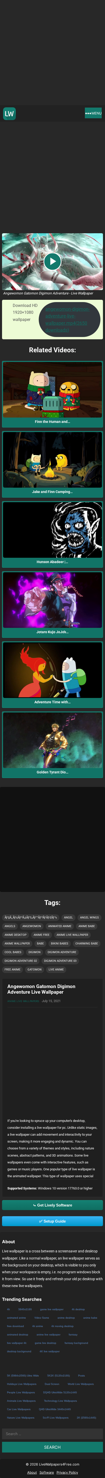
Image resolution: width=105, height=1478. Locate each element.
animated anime (59, 926)
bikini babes (59, 943)
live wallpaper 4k (16, 1342)
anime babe (86, 926)
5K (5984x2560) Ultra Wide (23, 1375)
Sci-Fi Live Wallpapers (55, 1417)
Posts (81, 1375)
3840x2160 (25, 1309)
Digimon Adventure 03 (60, 961)
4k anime (37, 1326)
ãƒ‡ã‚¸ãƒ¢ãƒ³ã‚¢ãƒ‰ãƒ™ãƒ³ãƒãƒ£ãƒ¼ (31, 917)
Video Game (41, 1317)
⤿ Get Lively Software (52, 1205)
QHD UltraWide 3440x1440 (55, 1409)
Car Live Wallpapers (18, 1409)
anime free (41, 935)
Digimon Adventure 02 (21, 961)
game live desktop (45, 1342)
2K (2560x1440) (86, 1417)
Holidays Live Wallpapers (21, 1383)
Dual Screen (52, 1383)
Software (47, 1472)
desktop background (19, 1351)
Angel (68, 917)
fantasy (73, 1334)
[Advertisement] (52, 52)
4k (8, 1309)
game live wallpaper (51, 1309)
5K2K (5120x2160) (58, 1375)
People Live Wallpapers (21, 1392)
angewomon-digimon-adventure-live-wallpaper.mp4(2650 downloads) (67, 319)
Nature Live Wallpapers (20, 1417)
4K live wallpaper (49, 1351)
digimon (35, 952)
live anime (56, 969)
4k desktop (78, 1309)
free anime (12, 969)
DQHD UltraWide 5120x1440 (60, 1392)
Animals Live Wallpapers (21, 1400)
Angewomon (31, 926)
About (32, 1472)
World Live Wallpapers (81, 1383)
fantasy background (76, 1342)
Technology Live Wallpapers (60, 1400)
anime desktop (16, 935)
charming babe (86, 943)
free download (15, 1326)
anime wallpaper (17, 943)
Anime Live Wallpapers (23, 1001)
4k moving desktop (62, 1326)
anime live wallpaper (72, 935)
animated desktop (17, 1334)
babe (40, 943)
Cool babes (13, 952)
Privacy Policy (67, 1472)
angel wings (89, 917)
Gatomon (35, 969)
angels (10, 926)
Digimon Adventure (62, 952)
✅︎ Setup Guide (52, 1221)
